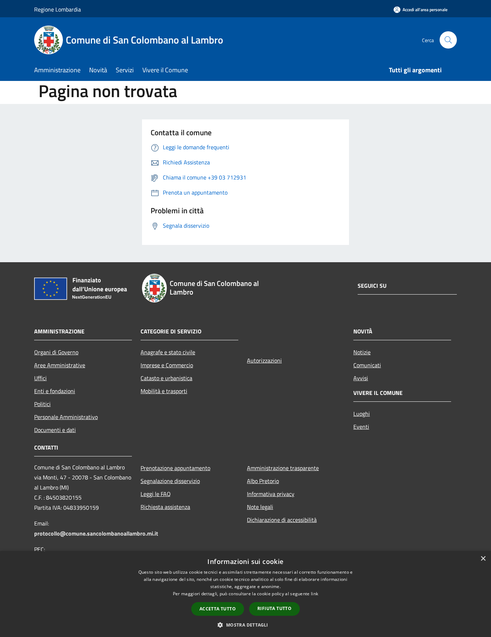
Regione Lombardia (57, 9)
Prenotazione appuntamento (175, 468)
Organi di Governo (56, 352)
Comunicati (367, 365)
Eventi (361, 426)
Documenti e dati (55, 430)
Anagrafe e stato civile (168, 352)
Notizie (362, 352)
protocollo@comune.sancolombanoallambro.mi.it (96, 533)
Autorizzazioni (264, 360)
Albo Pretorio (263, 481)
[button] (245, 624)
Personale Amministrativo (66, 417)
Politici (42, 404)
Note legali (260, 506)
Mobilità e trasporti (164, 391)
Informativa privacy (270, 494)
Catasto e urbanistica (166, 378)
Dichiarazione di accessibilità (282, 519)
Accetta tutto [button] (217, 609)
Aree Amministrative (59, 365)
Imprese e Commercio (167, 365)
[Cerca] (448, 40)
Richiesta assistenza (165, 506)
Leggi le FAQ (156, 494)
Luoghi (361, 413)
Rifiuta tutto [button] (274, 608)
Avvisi (360, 378)
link (314, 594)
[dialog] (245, 594)
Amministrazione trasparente (283, 468)
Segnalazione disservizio (170, 481)
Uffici (40, 378)
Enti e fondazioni (54, 391)
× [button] (483, 558)
